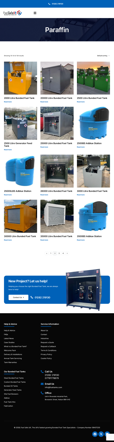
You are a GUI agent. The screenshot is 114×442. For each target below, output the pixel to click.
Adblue (7, 398)
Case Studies (9, 342)
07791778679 (52, 378)
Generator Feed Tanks (12, 390)
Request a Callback (48, 346)
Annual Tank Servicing (13, 358)
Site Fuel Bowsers (11, 394)
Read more (8, 102)
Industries (45, 338)
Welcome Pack (10, 350)
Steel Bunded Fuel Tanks (14, 378)
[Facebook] (95, 434)
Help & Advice (9, 330)
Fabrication (8, 406)
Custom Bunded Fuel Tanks (15, 382)
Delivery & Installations (13, 354)
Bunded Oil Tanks (11, 386)
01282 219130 (57, 4)
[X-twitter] (101, 434)
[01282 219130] (49, 4)
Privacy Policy (46, 354)
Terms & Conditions (48, 350)
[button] (36, 13)
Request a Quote (47, 342)
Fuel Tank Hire (9, 402)
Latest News (9, 338)
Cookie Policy (46, 358)
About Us (44, 330)
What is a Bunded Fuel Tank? (15, 346)
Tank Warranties (10, 362)
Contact (44, 334)
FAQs (6, 334)
